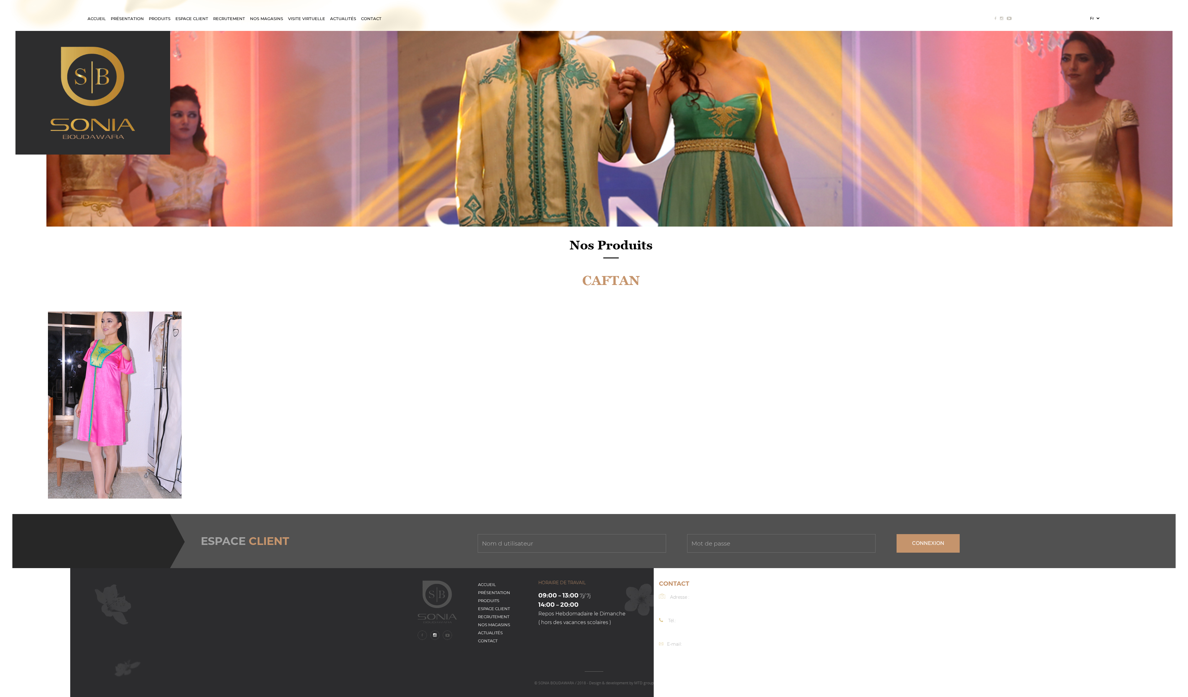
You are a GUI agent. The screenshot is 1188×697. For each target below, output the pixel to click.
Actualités (343, 18)
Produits (159, 18)
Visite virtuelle (306, 18)
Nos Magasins (266, 18)
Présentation (127, 18)
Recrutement (229, 18)
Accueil (97, 18)
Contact (371, 18)
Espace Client (191, 18)
